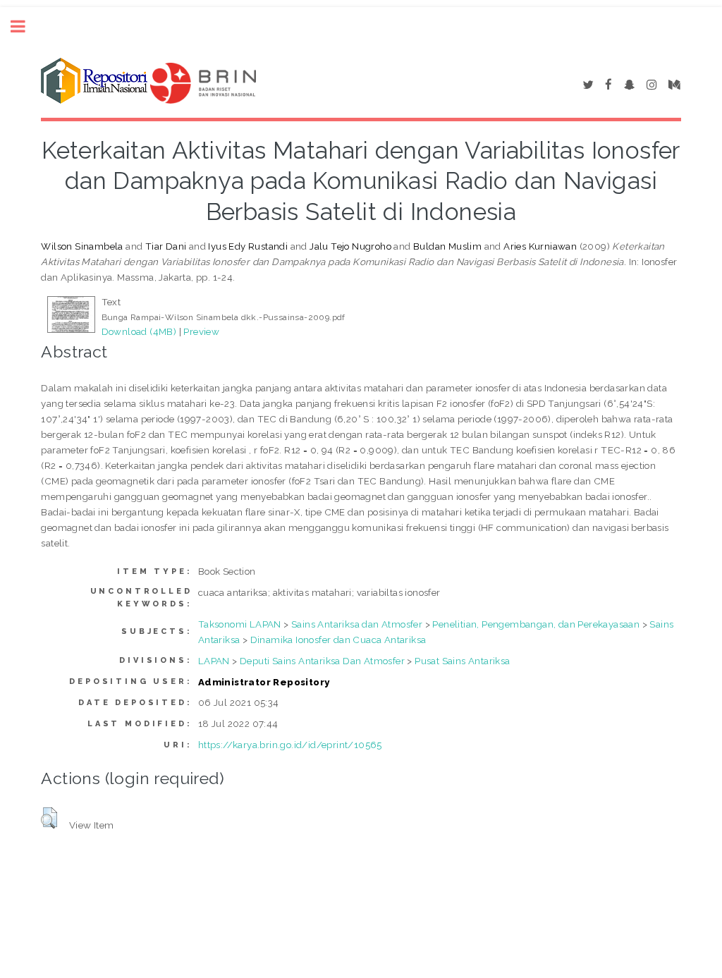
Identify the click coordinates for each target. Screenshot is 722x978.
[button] (49, 818)
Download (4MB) (139, 331)
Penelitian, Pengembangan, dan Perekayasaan (536, 624)
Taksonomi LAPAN (239, 624)
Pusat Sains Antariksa (462, 660)
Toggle (25, 26)
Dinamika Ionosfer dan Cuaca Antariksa (338, 639)
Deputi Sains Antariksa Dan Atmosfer (322, 660)
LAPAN (214, 660)
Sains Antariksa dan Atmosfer (356, 624)
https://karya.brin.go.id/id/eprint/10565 (290, 744)
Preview (201, 331)
